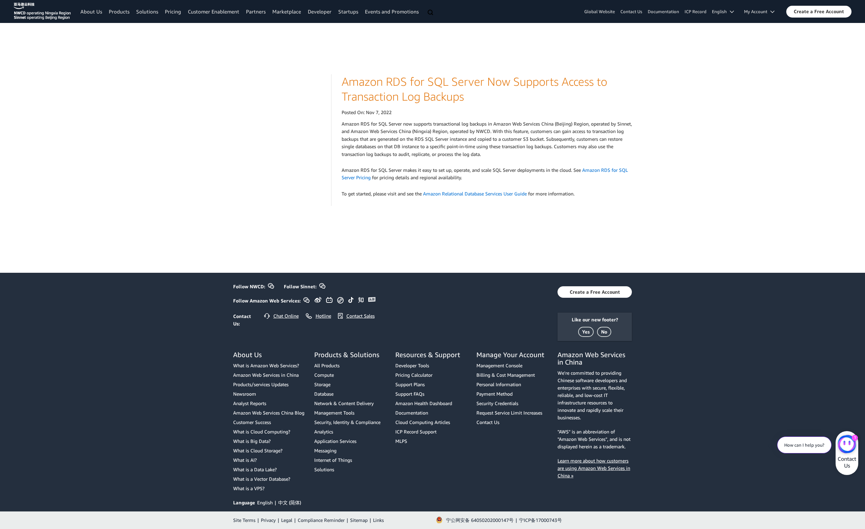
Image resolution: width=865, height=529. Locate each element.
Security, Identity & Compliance (347, 422)
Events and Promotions (392, 11)
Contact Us (631, 11)
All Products (327, 365)
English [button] (721, 11)
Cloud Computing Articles (422, 422)
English (265, 502)
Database (323, 394)
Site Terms (244, 520)
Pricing (173, 11)
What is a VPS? (249, 488)
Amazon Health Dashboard (423, 403)
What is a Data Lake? (255, 469)
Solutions (147, 11)
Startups (348, 11)
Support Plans (410, 384)
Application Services (335, 441)
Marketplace (286, 11)
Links (378, 520)
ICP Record (696, 11)
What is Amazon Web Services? (266, 365)
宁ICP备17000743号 (540, 520)
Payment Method (494, 394)
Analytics (323, 431)
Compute (324, 375)
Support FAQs (409, 394)
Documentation (663, 11)
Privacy (268, 520)
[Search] (431, 13)
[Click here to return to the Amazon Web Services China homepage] (42, 11)
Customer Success (252, 422)
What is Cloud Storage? (257, 450)
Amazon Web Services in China (266, 375)
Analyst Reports (249, 403)
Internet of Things (333, 460)
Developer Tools (412, 365)
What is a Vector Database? (261, 479)
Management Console (499, 365)
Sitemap (359, 520)
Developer (319, 11)
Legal (286, 520)
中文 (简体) (289, 502)
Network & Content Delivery (344, 403)
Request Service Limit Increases (509, 413)
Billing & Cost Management (505, 375)
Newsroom (244, 394)
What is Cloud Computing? (261, 431)
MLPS (401, 441)
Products (119, 11)
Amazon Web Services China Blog (268, 413)
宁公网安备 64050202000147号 (480, 520)
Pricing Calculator (413, 375)
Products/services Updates (261, 384)
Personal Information (498, 384)
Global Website (599, 11)
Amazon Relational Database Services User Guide (475, 193)
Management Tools (334, 413)
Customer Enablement (213, 11)
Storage (322, 384)
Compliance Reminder (321, 520)
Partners (256, 11)
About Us (91, 11)
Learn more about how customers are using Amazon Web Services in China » (594, 468)
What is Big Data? (252, 441)
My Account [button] (757, 11)
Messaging (325, 450)
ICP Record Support (416, 431)
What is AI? (245, 460)
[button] (818, 11)
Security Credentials (497, 403)
